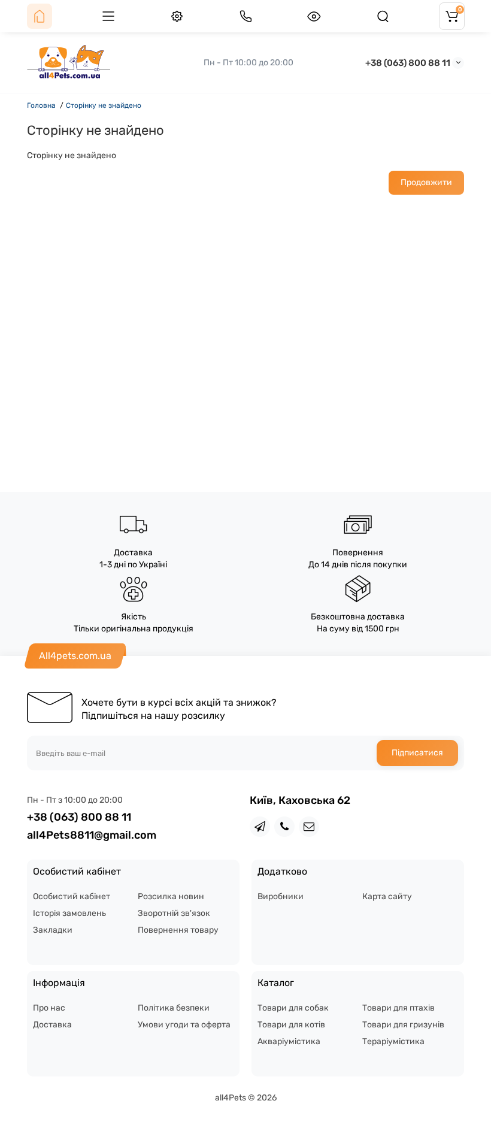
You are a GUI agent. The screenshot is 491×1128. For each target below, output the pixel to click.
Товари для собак (293, 1008)
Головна (41, 105)
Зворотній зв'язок (174, 913)
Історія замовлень (69, 913)
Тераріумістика (393, 1041)
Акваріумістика (288, 1041)
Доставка (52, 1025)
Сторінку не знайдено (103, 105)
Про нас (49, 1008)
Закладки (52, 930)
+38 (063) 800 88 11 (407, 63)
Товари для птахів (398, 1008)
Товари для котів (291, 1025)
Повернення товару (178, 930)
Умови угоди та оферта (184, 1025)
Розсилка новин (171, 896)
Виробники (280, 896)
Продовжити (426, 182)
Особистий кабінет (71, 896)
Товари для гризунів (403, 1025)
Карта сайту (387, 896)
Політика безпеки (174, 1008)
